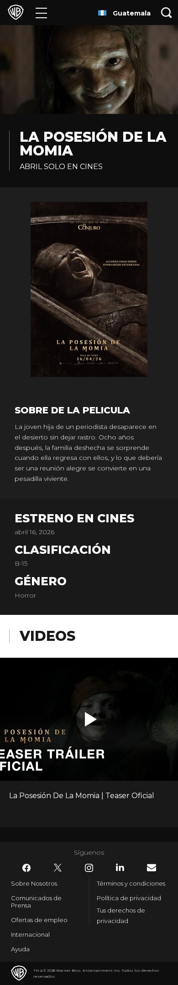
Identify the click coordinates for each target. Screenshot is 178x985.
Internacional (30, 934)
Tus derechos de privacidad (121, 915)
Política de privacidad (129, 898)
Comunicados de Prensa (36, 901)
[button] (91, 719)
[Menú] (41, 12)
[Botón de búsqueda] (166, 12)
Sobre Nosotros (34, 883)
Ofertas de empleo (39, 919)
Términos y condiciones (131, 883)
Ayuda (20, 949)
